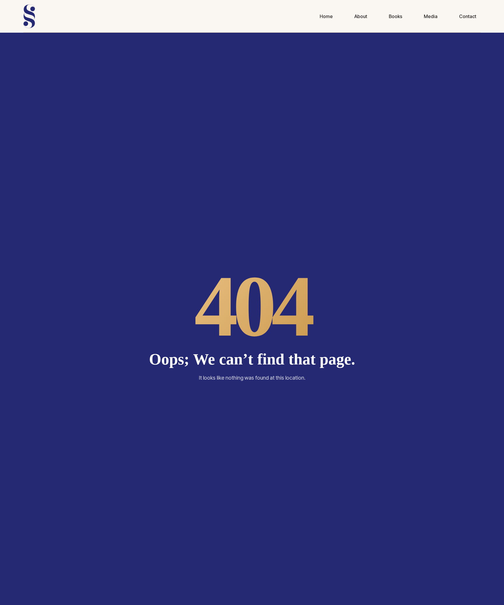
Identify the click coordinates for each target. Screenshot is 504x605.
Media (431, 16)
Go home (252, 400)
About (360, 16)
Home (326, 16)
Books (395, 16)
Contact (467, 16)
